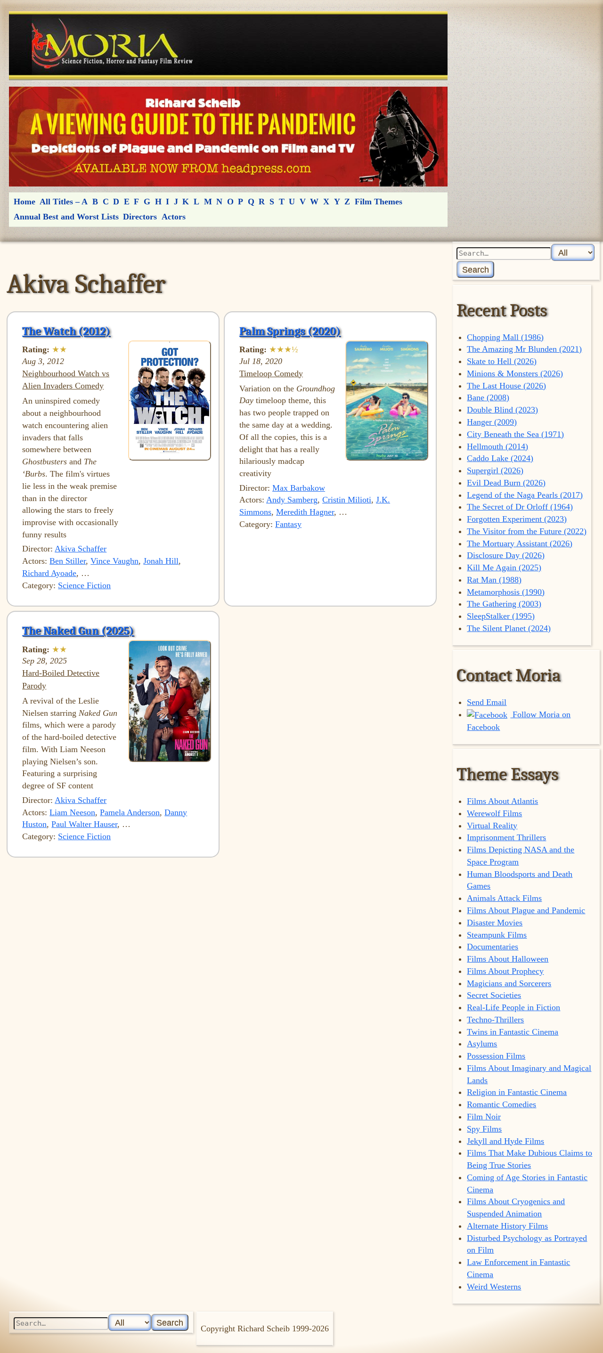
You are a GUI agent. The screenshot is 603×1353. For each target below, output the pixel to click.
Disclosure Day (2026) (506, 555)
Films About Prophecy (505, 971)
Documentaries (492, 946)
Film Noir (484, 1116)
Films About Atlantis (502, 801)
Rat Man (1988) (494, 579)
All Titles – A (64, 201)
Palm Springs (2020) (290, 331)
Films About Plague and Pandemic (526, 910)
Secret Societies (494, 995)
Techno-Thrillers (495, 1019)
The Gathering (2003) (504, 603)
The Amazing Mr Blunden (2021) (524, 349)
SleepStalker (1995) (501, 616)
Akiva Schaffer (80, 548)
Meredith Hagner (305, 512)
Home (24, 201)
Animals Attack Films (504, 898)
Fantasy (288, 524)
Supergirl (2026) (495, 470)
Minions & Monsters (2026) (515, 373)
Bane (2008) (488, 397)
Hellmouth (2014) (497, 446)
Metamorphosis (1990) (506, 592)
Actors (174, 216)
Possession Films (496, 1056)
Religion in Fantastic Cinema (517, 1092)
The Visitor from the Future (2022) (527, 531)
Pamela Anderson (130, 812)
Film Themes (378, 201)
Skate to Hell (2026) (502, 361)
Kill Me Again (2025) (504, 567)
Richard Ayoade (49, 573)
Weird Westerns (494, 1286)
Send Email (486, 702)
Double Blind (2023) (502, 409)
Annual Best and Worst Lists (66, 216)
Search (475, 270)
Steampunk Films (497, 935)
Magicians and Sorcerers (509, 983)
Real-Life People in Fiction (513, 1007)
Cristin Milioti (346, 499)
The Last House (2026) (506, 385)
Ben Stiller (67, 561)
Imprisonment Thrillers (506, 837)
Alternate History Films (507, 1226)
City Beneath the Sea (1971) (515, 434)
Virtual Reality (492, 825)
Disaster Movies (494, 922)
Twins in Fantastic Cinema (512, 1032)
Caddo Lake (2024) (500, 458)
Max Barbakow (298, 488)
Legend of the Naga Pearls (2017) (525, 495)
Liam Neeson (72, 812)
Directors (140, 216)
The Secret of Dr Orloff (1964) (520, 506)
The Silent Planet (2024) (509, 628)
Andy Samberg (292, 499)
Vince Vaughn (114, 561)
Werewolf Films (494, 813)
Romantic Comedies (501, 1104)
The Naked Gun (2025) (78, 630)
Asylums (482, 1043)
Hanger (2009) (492, 422)
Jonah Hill (161, 561)
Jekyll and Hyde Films (505, 1141)
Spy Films (484, 1129)
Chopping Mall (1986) (505, 337)
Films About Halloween (507, 959)
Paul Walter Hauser (84, 824)
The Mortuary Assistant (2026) (519, 543)
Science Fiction (84, 585)
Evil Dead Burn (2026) (506, 482)
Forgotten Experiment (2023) (517, 519)
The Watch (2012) (66, 331)
